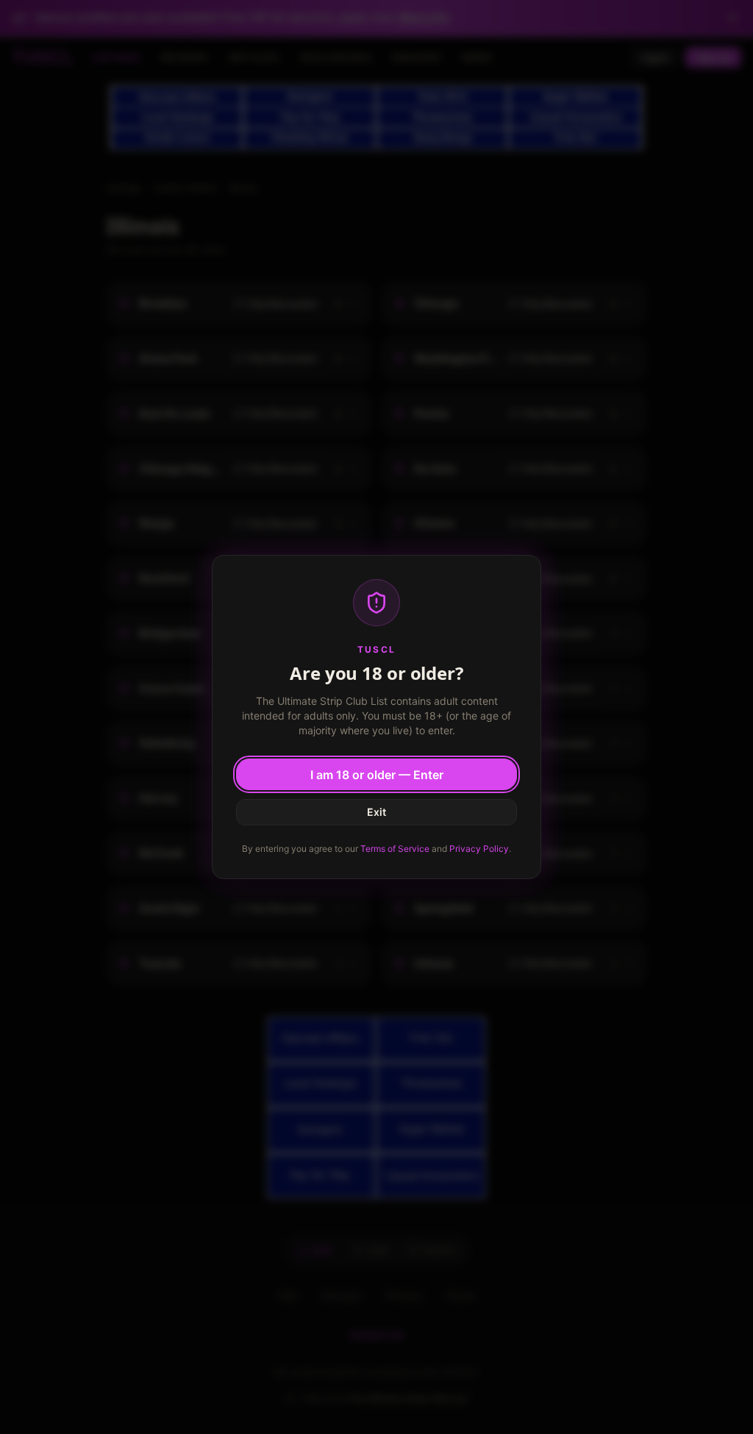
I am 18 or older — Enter (376, 774)
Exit (376, 812)
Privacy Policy (479, 848)
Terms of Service (394, 848)
